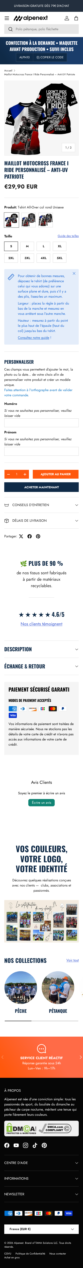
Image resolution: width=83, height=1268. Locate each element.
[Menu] (6, 18)
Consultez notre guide (33, 337)
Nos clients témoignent (41, 624)
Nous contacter (57, 1254)
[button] (76, 18)
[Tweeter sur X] (21, 536)
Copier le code (52, 57)
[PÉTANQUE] (58, 987)
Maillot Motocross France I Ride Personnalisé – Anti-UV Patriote (39, 74)
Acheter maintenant (41, 487)
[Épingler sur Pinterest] (38, 536)
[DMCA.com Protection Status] (21, 1128)
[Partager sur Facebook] (29, 536)
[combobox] (41, 29)
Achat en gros (12, 1257)
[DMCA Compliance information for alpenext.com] (55, 1128)
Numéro (10, 403)
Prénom (10, 432)
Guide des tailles (68, 236)
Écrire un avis (41, 802)
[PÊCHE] (20, 987)
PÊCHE (21, 1010)
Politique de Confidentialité (30, 1254)
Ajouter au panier (56, 474)
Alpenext (18, 1243)
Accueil (8, 70)
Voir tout (72, 960)
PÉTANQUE (58, 1010)
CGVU (7, 1254)
